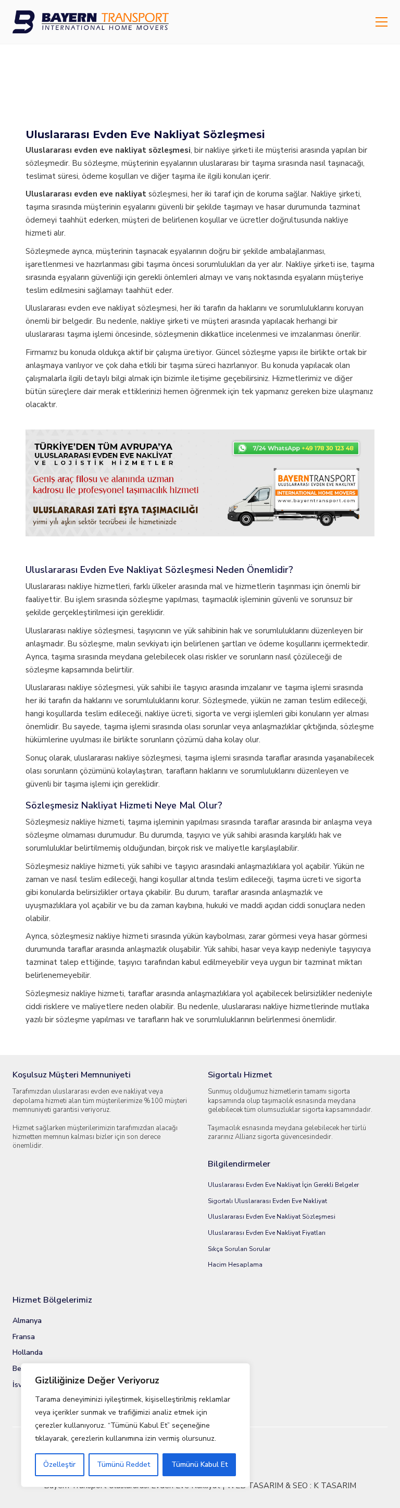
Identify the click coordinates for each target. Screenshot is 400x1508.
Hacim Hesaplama (235, 1264)
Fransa (23, 1337)
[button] (382, 22)
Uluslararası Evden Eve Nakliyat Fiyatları (267, 1233)
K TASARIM (335, 1485)
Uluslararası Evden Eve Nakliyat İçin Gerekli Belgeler (283, 1185)
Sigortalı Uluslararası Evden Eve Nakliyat (267, 1201)
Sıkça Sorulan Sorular (239, 1249)
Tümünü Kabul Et (199, 1464)
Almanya (27, 1321)
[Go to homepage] (90, 21)
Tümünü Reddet (123, 1464)
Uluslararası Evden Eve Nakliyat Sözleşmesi (271, 1216)
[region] (135, 1425)
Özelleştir (59, 1464)
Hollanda (27, 1352)
